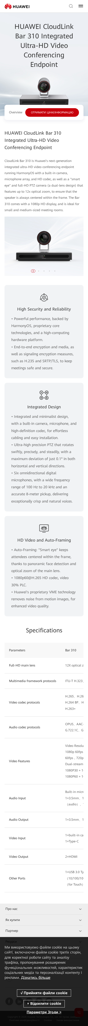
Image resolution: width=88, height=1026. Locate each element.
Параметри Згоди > (44, 1012)
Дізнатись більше (35, 977)
